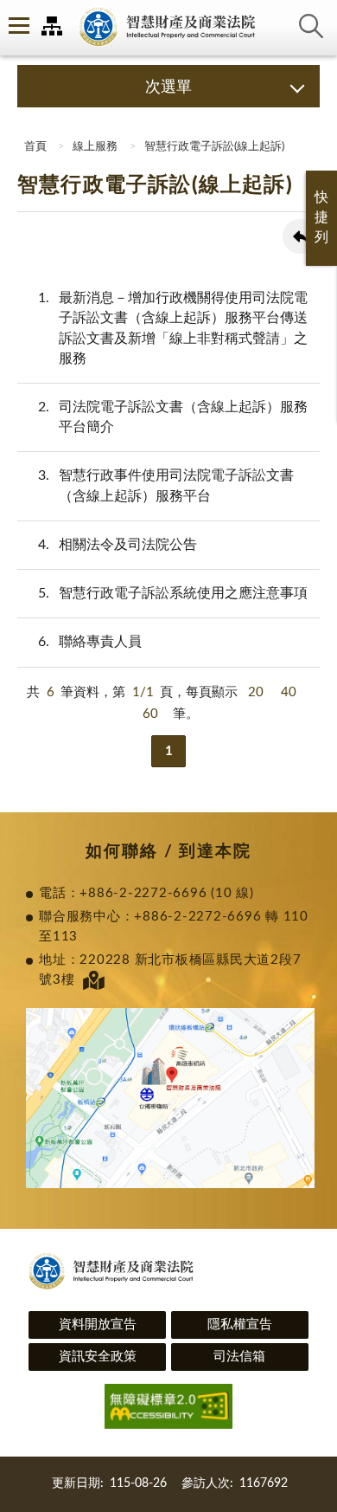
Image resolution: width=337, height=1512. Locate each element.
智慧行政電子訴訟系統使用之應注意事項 (173, 593)
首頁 (34, 146)
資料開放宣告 (98, 1324)
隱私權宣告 (239, 1324)
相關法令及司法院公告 (117, 545)
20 (256, 692)
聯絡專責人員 (90, 642)
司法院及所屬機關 (52, 26)
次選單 (168, 87)
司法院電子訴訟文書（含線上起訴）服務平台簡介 (173, 417)
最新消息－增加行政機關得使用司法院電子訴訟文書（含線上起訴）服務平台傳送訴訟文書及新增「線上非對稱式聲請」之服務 (173, 328)
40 (288, 692)
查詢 (311, 26)
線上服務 (95, 146)
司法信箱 (239, 1356)
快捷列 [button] (321, 217)
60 (150, 714)
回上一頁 (300, 236)
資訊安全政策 (98, 1356)
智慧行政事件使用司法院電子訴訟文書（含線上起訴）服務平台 (166, 485)
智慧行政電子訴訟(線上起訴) (214, 146)
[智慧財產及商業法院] (168, 27)
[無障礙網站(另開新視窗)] (168, 1409)
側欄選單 (17, 26)
